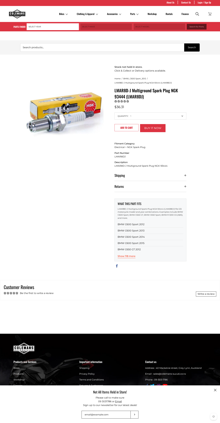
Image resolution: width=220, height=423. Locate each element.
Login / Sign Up (204, 2)
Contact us (150, 361)
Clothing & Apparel (85, 14)
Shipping (119, 175)
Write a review (206, 294)
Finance (185, 14)
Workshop (152, 14)
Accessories (112, 14)
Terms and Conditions (91, 379)
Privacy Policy (87, 373)
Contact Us (186, 2)
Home (117, 78)
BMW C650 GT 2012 (129, 249)
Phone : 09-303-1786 (156, 379)
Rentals (169, 14)
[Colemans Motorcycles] (17, 14)
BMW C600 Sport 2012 (131, 224)
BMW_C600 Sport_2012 (134, 78)
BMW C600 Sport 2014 (131, 236)
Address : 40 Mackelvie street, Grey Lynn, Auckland (173, 368)
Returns (119, 186)
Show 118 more (126, 256)
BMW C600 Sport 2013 (131, 230)
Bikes (61, 14)
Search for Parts (196, 27)
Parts (132, 14)
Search (192, 47)
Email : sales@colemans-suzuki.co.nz (165, 373)
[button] (121, 101)
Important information (90, 361)
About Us (170, 2)
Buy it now (152, 128)
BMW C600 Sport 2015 (131, 243)
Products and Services (24, 361)
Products (18, 373)
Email (118, 401)
